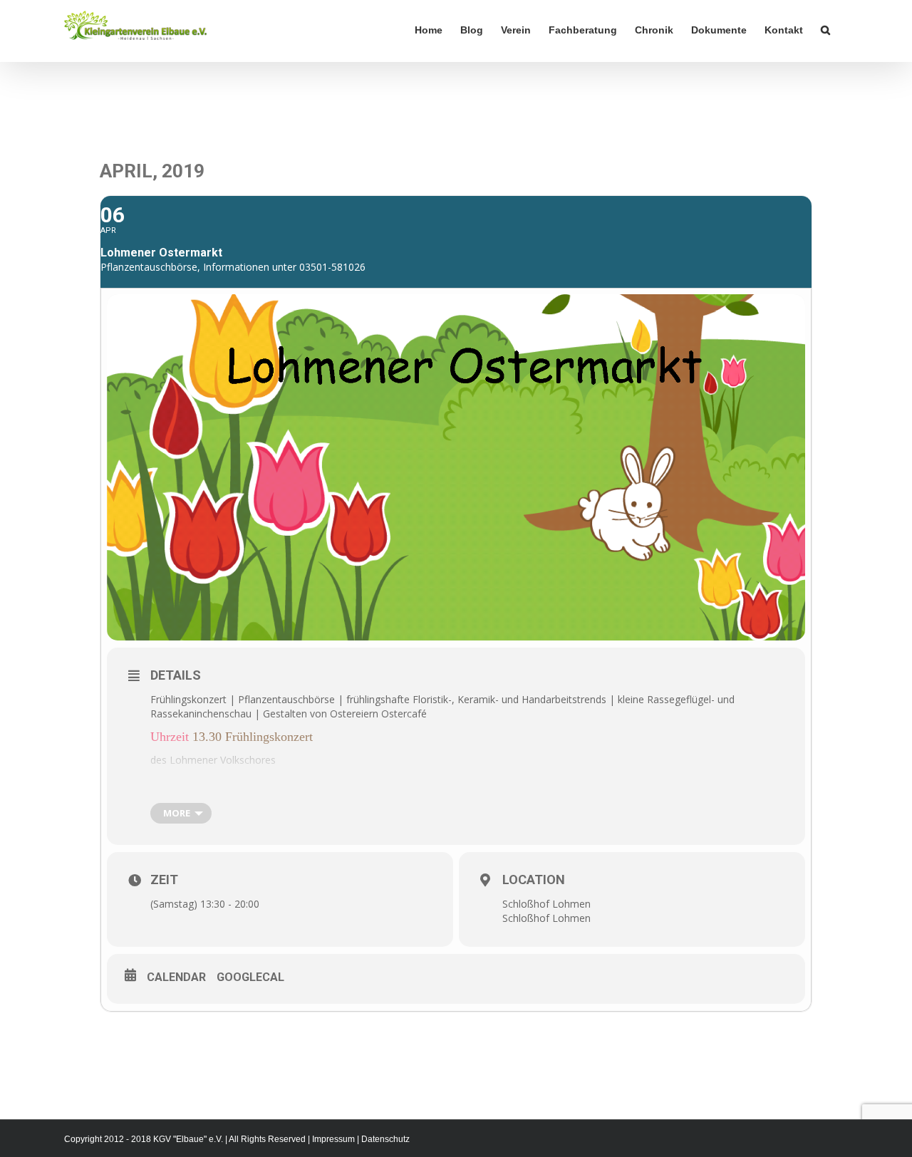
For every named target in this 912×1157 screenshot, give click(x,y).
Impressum (333, 1139)
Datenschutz (385, 1139)
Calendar (176, 977)
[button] (825, 30)
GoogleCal (250, 977)
